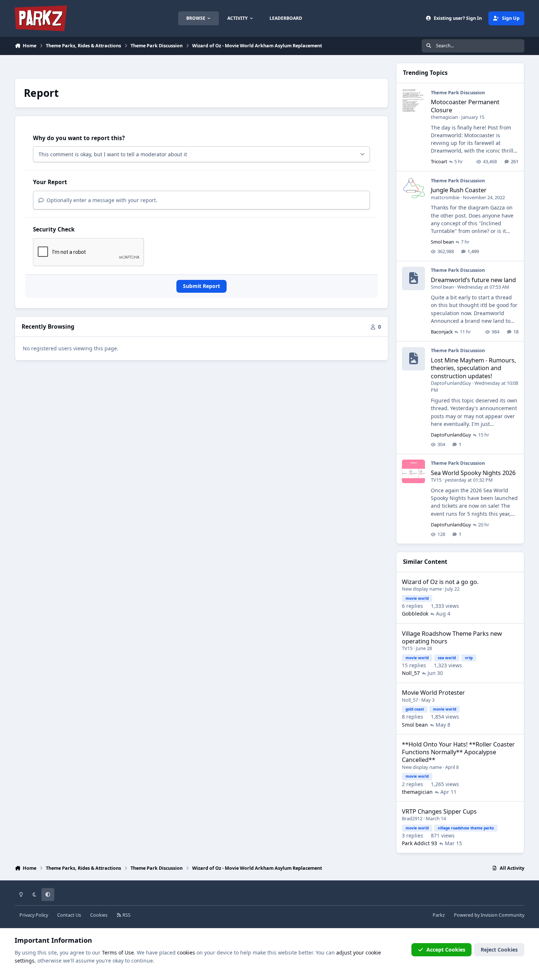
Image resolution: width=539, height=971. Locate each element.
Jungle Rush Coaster (459, 190)
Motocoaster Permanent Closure (465, 106)
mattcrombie (445, 197)
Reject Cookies (499, 949)
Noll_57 (411, 672)
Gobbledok (415, 613)
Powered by (489, 915)
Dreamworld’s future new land (473, 279)
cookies (186, 952)
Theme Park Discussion (458, 92)
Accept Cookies (445, 949)
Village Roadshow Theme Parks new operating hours (452, 637)
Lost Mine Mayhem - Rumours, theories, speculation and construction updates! (473, 368)
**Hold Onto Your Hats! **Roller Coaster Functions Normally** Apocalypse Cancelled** (458, 752)
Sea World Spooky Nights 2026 (473, 472)
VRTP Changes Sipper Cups (439, 811)
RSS (126, 915)
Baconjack (442, 331)
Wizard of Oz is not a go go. (440, 581)
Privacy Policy (33, 915)
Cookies (98, 915)
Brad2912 (412, 818)
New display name (422, 588)
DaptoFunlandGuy (451, 383)
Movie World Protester (433, 692)
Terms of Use (118, 952)
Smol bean (442, 241)
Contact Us (69, 915)
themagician (444, 117)
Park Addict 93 (419, 843)
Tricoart (439, 161)
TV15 (436, 480)
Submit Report (201, 285)
